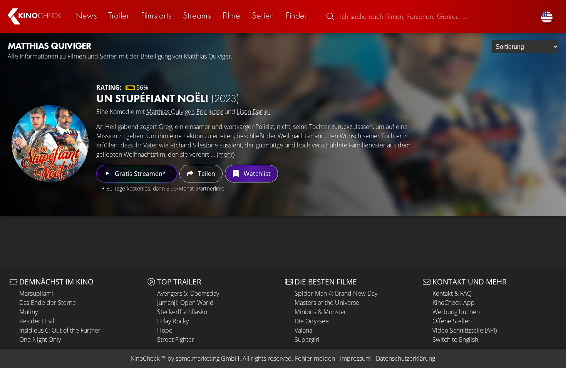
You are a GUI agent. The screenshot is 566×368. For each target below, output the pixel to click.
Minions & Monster (320, 312)
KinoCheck (145, 358)
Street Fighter (175, 339)
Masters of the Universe (327, 302)
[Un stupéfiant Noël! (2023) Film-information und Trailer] (50, 143)
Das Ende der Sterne (47, 302)
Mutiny (28, 312)
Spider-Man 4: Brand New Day (336, 293)
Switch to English (455, 339)
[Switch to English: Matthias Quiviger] (546, 16)
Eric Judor (209, 111)
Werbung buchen (456, 312)
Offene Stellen (452, 321)
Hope (164, 330)
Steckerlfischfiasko (182, 312)
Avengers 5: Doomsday (188, 293)
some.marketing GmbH (207, 358)
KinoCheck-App (453, 302)
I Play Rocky (173, 321)
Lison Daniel (253, 111)
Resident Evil (36, 321)
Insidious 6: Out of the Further (59, 330)
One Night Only (40, 339)
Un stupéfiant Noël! (167, 98)
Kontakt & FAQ (452, 293)
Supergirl (307, 339)
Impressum (355, 358)
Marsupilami (36, 293)
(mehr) (225, 154)
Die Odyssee (312, 321)
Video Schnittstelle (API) (464, 330)
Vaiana (303, 330)
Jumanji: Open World (185, 302)
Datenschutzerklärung (405, 358)
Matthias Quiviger (170, 111)
